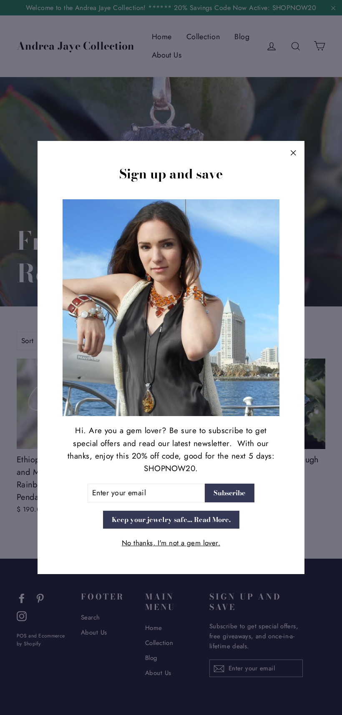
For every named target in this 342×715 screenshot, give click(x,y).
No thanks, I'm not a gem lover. (171, 543)
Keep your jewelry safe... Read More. (171, 519)
